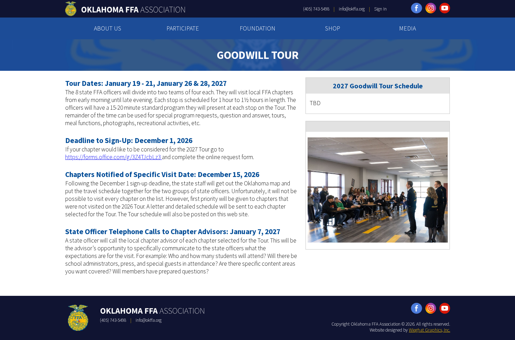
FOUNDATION (257, 28)
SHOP (332, 28)
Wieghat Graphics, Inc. (429, 330)
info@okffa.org (352, 9)
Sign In (380, 9)
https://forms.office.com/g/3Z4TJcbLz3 (113, 157)
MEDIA (407, 28)
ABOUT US (107, 28)
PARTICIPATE (182, 28)
